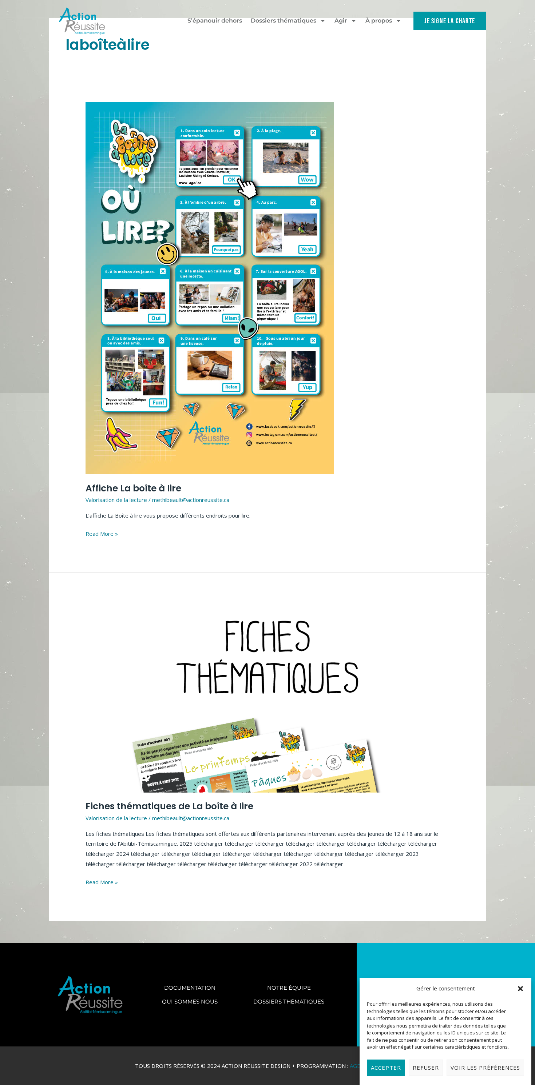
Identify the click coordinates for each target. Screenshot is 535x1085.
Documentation (189, 987)
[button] (520, 988)
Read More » (102, 533)
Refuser (426, 1068)
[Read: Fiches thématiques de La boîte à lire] (267, 696)
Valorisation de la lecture (116, 499)
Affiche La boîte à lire (133, 488)
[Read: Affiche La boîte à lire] (210, 287)
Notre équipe (289, 987)
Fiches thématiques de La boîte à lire (169, 806)
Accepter (386, 1068)
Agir (340, 20)
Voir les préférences (485, 1068)
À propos (378, 20)
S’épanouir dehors (214, 20)
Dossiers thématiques (283, 20)
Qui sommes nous (190, 1001)
